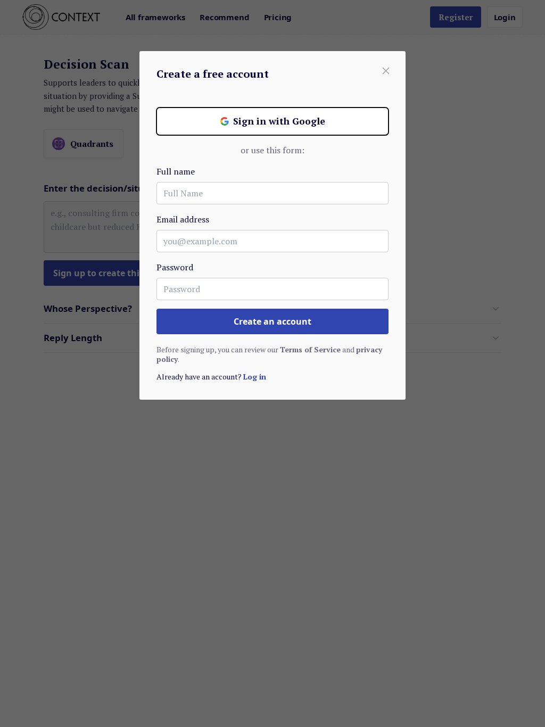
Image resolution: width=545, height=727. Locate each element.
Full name (175, 171)
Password (174, 267)
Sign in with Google (279, 121)
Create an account (272, 321)
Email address (182, 219)
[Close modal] (386, 71)
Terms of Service (310, 349)
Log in (254, 376)
